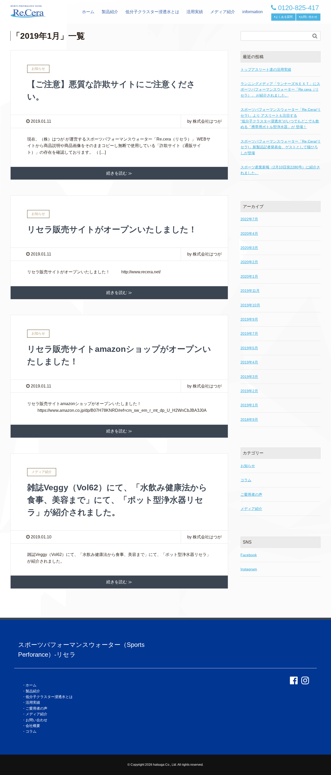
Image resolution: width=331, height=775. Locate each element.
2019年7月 (249, 333)
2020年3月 (249, 248)
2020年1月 (249, 276)
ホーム (88, 12)
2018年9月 (249, 419)
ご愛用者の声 (251, 494)
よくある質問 (283, 16)
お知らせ (247, 466)
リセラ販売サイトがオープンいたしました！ (112, 229)
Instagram (248, 569)
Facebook (248, 555)
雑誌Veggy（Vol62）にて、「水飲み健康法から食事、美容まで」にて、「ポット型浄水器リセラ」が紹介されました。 (117, 500)
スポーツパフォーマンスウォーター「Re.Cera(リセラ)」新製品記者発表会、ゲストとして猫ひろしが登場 (280, 147)
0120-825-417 (297, 7)
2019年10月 (250, 305)
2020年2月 (249, 262)
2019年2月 (249, 391)
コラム (245, 480)
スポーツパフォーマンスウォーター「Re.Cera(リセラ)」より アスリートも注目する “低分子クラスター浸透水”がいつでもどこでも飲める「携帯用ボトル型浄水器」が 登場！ (280, 118)
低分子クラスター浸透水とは (152, 12)
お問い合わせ (308, 16)
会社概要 (33, 726)
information (252, 12)
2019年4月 (249, 362)
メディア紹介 (222, 12)
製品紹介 (110, 12)
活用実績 (194, 12)
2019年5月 (249, 348)
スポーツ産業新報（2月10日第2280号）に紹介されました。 (280, 170)
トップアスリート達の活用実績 (265, 69)
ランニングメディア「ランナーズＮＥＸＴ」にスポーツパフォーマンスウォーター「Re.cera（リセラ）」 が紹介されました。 (280, 89)
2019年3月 (249, 377)
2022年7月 (249, 219)
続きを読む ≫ (119, 173)
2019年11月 (250, 291)
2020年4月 (249, 233)
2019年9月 (249, 319)
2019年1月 (249, 405)
